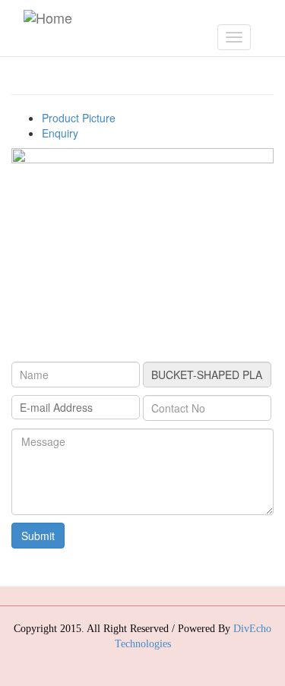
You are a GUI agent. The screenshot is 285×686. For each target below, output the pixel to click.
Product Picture (79, 117)
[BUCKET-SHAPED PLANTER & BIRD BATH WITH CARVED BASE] (142, 245)
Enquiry (60, 133)
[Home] (48, 16)
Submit (38, 535)
